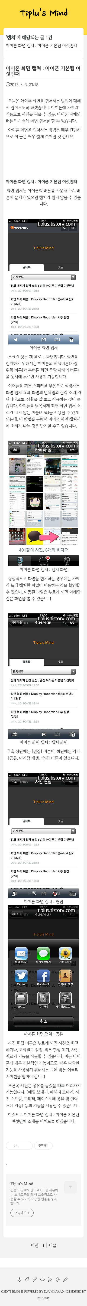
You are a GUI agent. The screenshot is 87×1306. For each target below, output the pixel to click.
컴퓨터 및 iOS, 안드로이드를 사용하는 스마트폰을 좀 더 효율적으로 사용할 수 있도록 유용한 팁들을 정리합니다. (34, 1196)
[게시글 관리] (27, 1145)
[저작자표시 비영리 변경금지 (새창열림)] (59, 1146)
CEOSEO (43, 1298)
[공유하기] (22, 1145)
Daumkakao (54, 1291)
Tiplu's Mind (44, 14)
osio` (5, 1291)
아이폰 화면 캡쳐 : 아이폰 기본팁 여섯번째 (41, 45)
